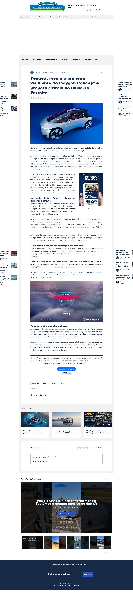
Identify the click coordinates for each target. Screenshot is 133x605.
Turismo (87, 59)
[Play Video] (32, 542)
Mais (96, 59)
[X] (96, 10)
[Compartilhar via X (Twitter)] (36, 395)
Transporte (75, 59)
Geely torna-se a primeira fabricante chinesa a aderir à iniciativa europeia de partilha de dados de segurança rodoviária (33, 432)
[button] (110, 59)
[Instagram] (90, 10)
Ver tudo (109, 408)
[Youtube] (99, 10)
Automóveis (36, 59)
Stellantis (45, 383)
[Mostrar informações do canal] (110, 479)
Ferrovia (64, 59)
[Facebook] (93, 10)
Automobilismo (51, 59)
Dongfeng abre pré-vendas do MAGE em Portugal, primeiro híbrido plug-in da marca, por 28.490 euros (66, 432)
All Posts (24, 59)
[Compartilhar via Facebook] (31, 395)
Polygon (61, 383)
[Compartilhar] (105, 479)
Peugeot (53, 383)
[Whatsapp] (87, 10)
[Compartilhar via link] (46, 395)
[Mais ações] (101, 72)
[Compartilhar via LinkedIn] (41, 395)
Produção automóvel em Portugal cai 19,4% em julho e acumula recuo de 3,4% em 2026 (98, 432)
